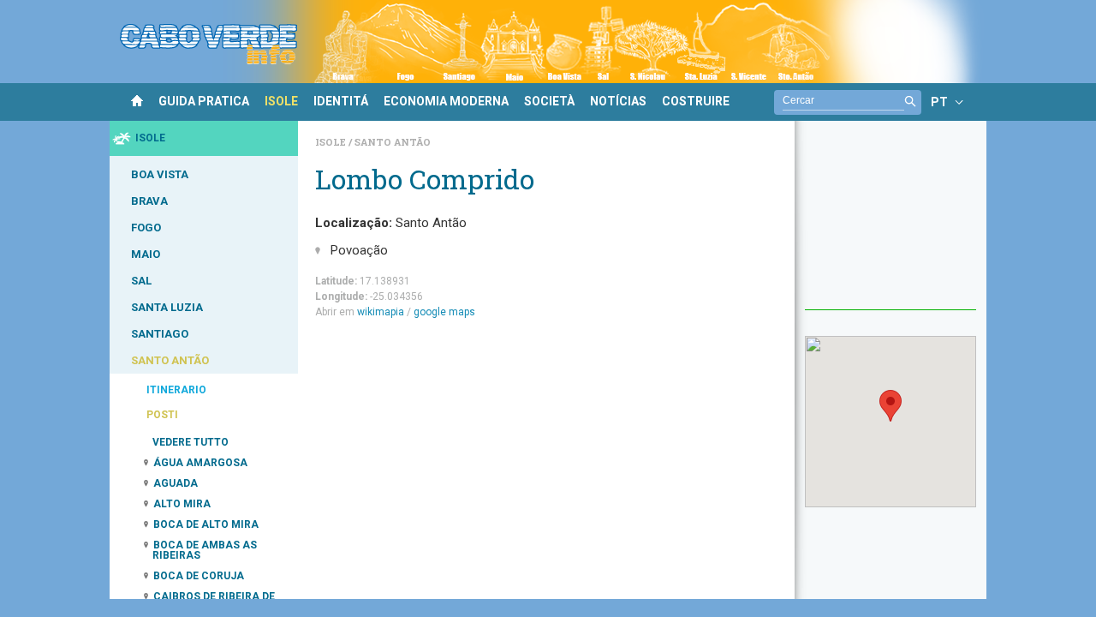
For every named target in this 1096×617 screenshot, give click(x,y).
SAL (141, 280)
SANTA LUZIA (167, 307)
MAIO (145, 254)
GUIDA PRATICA (203, 101)
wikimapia (380, 312)
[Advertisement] (890, 223)
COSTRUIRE (696, 101)
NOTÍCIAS (618, 101)
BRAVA (149, 201)
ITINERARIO (176, 390)
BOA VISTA (159, 174)
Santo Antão (392, 141)
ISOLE (281, 101)
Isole (331, 141)
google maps (444, 312)
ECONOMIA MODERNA (446, 101)
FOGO (146, 227)
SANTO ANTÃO (170, 360)
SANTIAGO (159, 333)
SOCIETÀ (549, 101)
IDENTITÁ (340, 101)
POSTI (162, 415)
